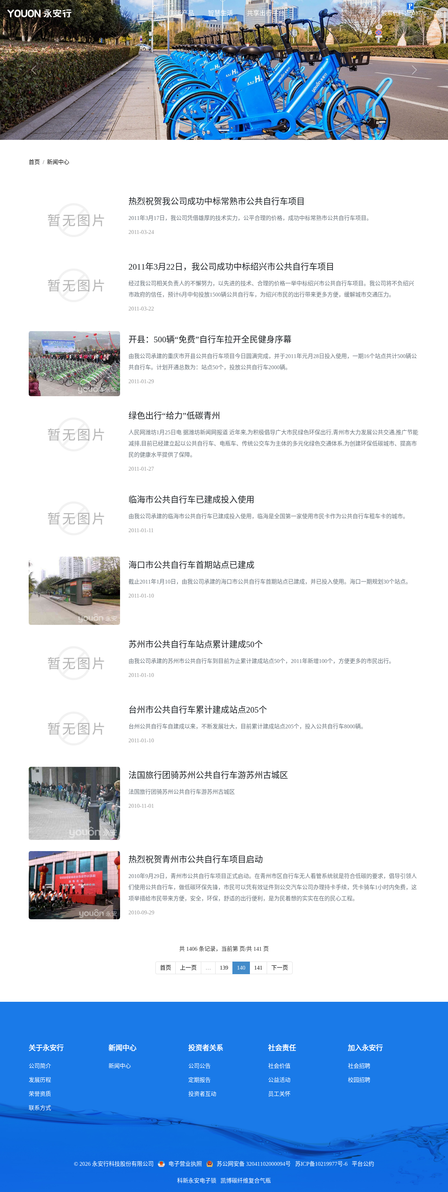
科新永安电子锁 (196, 1181)
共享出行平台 (266, 13)
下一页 (279, 968)
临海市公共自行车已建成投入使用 (191, 499)
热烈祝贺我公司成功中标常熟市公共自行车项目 (216, 201)
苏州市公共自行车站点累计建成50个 (195, 644)
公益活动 (279, 1080)
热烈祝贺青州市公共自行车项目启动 (195, 859)
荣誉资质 (40, 1094)
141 (258, 968)
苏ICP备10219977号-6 (321, 1164)
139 (224, 968)
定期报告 (199, 1080)
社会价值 (279, 1066)
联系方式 (40, 1108)
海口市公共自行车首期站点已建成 (191, 565)
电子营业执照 (185, 1164)
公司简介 (40, 1066)
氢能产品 (181, 13)
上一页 (188, 968)
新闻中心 (58, 162)
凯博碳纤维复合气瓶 (245, 1181)
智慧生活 (220, 13)
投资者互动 (202, 1094)
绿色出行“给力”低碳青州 (174, 415)
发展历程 (40, 1080)
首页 (34, 162)
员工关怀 (279, 1094)
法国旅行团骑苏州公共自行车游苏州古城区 (208, 775)
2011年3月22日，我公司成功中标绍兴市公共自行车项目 (231, 266)
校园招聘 (359, 1080)
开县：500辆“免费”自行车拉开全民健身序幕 (210, 339)
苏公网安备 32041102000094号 (254, 1164)
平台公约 (363, 1164)
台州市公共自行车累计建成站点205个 (197, 709)
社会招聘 (359, 1066)
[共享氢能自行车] (224, 130)
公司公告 (199, 1066)
